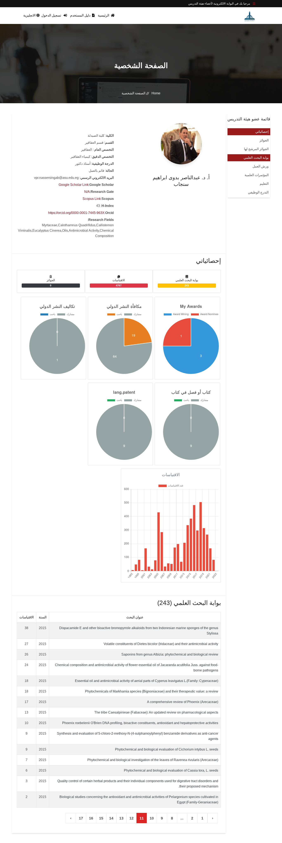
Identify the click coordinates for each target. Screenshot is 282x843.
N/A (87, 191)
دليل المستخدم (80, 15)
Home (156, 93)
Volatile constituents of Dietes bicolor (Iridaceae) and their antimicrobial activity (161, 644)
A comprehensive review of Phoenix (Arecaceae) (182, 702)
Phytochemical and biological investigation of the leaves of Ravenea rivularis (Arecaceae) (152, 760)
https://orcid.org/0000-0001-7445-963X (76, 213)
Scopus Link (92, 198)
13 (121, 818)
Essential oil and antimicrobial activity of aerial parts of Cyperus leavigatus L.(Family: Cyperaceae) (146, 681)
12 (131, 818)
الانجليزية (29, 15)
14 (111, 818)
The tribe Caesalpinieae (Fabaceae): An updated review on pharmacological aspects (156, 712)
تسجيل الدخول (51, 15)
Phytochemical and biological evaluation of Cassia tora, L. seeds (171, 770)
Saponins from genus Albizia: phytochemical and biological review (169, 654)
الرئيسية (104, 15)
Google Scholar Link (74, 184)
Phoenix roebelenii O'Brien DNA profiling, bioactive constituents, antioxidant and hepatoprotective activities (140, 723)
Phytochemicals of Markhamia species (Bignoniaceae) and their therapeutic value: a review (151, 691)
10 (152, 818)
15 (101, 818)
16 (91, 818)
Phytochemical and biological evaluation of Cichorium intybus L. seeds (166, 749)
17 (81, 818)
